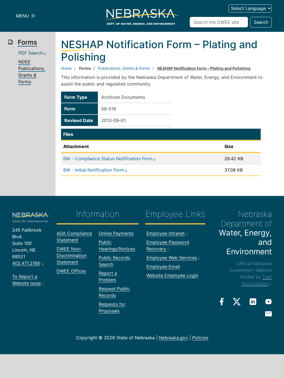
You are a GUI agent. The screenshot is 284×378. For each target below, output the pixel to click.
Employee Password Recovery (167, 245)
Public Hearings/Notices (117, 245)
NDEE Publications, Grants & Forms (31, 71)
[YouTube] (268, 301)
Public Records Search (114, 261)
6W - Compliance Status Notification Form (108, 158)
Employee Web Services (171, 257)
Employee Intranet (165, 233)
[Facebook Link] (222, 301)
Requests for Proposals (112, 307)
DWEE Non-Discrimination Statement (72, 255)
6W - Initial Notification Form (93, 170)
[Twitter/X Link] (237, 301)
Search (261, 22)
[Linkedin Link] (253, 301)
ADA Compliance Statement (74, 237)
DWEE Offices (71, 271)
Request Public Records (114, 292)
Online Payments (116, 233)
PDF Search (30, 53)
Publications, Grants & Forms (124, 68)
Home (66, 68)
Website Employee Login (172, 275)
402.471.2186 (26, 263)
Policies (200, 337)
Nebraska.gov (173, 337)
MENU (23, 16)
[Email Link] (268, 313)
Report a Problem (108, 276)
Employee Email (163, 266)
